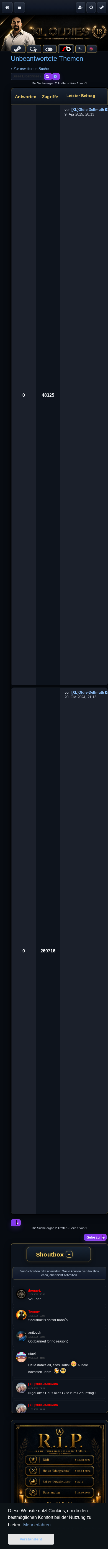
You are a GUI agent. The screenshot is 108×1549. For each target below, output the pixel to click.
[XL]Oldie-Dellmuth (87, 110)
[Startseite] (54, 33)
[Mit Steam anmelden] (101, 7)
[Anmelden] (91, 7)
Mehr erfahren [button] (37, 1524)
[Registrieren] (80, 7)
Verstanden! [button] (31, 1539)
